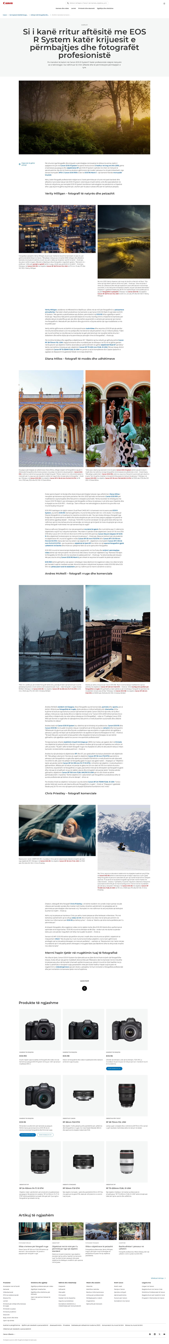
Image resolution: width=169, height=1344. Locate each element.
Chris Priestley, (76, 904)
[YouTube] (164, 1334)
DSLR (57, 939)
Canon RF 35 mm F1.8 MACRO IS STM (118, 478)
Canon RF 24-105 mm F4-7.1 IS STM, (77, 763)
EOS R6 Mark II (90, 173)
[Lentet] (76, 8)
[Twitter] (159, 1334)
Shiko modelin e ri (114, 1068)
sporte (115, 707)
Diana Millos (114, 494)
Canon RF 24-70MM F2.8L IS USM (101, 782)
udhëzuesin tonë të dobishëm (63, 567)
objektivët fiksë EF (108, 345)
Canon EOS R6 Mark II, (70, 557)
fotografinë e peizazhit (110, 292)
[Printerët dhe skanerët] (95, 8)
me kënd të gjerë (91, 529)
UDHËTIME (122, 1243)
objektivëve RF (73, 168)
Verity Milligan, (51, 310)
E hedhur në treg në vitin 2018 (107, 166)
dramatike (109, 709)
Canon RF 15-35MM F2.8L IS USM (66, 349)
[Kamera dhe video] (69, 8)
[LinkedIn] (155, 1334)
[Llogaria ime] (164, 3)
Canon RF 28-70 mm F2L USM (57, 266)
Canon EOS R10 (35, 478)
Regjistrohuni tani (27, 1134)
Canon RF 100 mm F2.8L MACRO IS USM (78, 772)
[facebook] (150, 1334)
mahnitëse (90, 328)
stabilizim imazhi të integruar (76, 742)
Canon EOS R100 (70, 173)
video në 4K (76, 918)
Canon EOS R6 (38, 689)
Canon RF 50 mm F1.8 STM (88, 539)
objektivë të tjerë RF (83, 543)
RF (76, 754)
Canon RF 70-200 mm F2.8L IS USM (93, 347)
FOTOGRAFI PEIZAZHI (92, 1243)
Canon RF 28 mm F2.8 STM (110, 687)
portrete (105, 707)
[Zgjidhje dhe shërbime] (114, 8)
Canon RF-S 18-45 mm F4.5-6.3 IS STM (63, 478)
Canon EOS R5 (32, 266)
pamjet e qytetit (38, 264)
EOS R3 (62, 513)
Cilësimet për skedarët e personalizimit (17, 1329)
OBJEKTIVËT (56, 1243)
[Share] (84, 988)
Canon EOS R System (68, 166)
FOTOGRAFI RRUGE (25, 1243)
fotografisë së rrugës (67, 709)
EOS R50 (48, 562)
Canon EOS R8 (121, 691)
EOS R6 (109, 1056)
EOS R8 (66, 1056)
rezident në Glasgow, (66, 707)
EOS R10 (23, 1056)
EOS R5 (99, 314)
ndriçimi (106, 728)
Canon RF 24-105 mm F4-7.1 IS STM (64, 689)
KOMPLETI (84, 25)
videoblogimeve (62, 967)
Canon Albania (8, 1334)
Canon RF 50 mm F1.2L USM (69, 861)
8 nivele (119, 742)
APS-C (61, 173)
